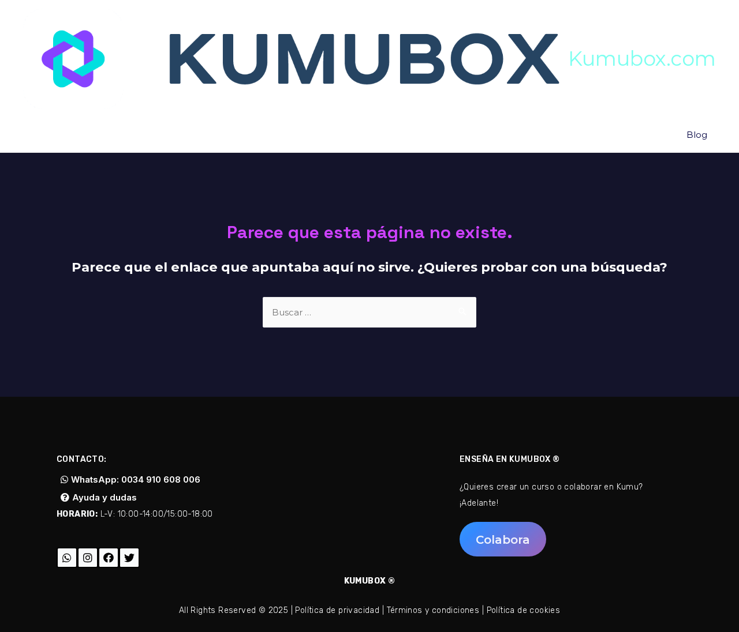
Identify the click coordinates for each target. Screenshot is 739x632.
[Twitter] (129, 557)
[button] (130, 479)
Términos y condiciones (433, 610)
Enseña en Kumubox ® (510, 459)
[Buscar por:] (369, 312)
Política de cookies (524, 610)
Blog (696, 134)
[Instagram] (87, 557)
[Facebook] (108, 557)
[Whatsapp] (67, 557)
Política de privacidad (337, 610)
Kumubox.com (642, 58)
